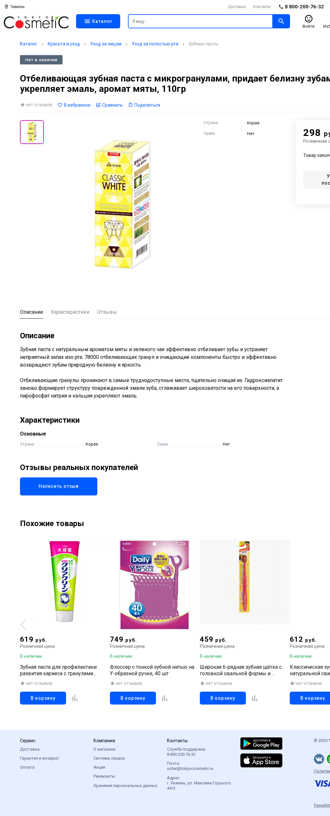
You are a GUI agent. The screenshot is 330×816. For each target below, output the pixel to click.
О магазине (104, 749)
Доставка (237, 7)
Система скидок (109, 758)
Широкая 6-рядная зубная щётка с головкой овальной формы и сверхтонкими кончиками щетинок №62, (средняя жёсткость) (242, 670)
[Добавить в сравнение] (75, 698)
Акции (99, 767)
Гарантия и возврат (39, 758)
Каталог (28, 43)
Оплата (27, 767)
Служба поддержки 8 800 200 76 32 (186, 752)
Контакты (262, 7)
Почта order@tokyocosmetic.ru (190, 766)
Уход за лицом (105, 43)
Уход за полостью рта (155, 43)
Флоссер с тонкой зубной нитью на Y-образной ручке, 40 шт (152, 670)
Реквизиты (104, 776)
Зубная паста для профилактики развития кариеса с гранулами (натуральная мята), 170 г (58, 670)
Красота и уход (64, 43)
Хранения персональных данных (125, 785)
